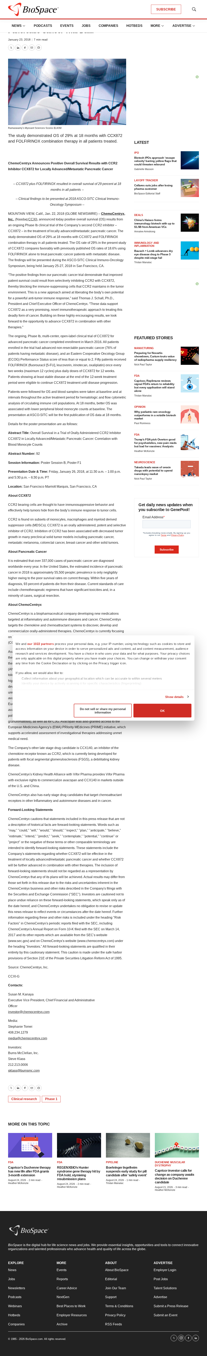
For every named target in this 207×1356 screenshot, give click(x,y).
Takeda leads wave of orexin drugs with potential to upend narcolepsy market (153, 471)
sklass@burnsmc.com (24, 1070)
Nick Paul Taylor (143, 364)
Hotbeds (134, 25)
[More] (24, 25)
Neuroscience (144, 462)
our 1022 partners (40, 644)
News (17, 25)
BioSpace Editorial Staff (147, 193)
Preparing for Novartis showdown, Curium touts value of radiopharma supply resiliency (155, 356)
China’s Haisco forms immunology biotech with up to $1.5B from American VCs (154, 223)
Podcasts (43, 25)
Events (67, 25)
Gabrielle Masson (144, 169)
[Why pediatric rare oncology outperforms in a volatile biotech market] (190, 414)
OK (162, 710)
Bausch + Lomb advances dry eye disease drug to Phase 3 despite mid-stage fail (153, 254)
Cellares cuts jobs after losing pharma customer (153, 187)
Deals (138, 215)
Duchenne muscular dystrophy (170, 1164)
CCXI (32, 219)
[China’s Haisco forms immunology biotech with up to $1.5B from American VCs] (190, 223)
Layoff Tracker (146, 180)
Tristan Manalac (143, 262)
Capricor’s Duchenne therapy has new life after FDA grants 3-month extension (29, 1171)
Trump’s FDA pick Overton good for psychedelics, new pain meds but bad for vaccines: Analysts (155, 443)
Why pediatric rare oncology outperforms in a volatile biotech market (155, 415)
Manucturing (144, 348)
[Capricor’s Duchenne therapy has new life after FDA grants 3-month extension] (30, 1145)
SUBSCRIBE (166, 9)
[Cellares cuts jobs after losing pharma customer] (190, 188)
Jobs (86, 25)
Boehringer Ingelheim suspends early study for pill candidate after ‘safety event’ (126, 1171)
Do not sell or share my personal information (103, 710)
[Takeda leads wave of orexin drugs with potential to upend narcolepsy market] (190, 470)
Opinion (139, 406)
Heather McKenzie (144, 451)
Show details (174, 696)
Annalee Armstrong (144, 231)
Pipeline (112, 1162)
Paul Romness (142, 423)
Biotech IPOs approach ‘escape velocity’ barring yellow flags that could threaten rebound (155, 161)
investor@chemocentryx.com (29, 1012)
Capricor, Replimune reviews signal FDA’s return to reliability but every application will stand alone (154, 385)
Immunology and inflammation (146, 244)
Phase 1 (51, 1099)
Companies (108, 25)
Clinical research (24, 1099)
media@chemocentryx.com (27, 1038)
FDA (136, 375)
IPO (136, 152)
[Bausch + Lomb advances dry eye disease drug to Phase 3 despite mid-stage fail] (190, 250)
